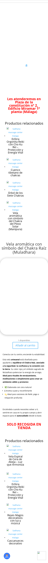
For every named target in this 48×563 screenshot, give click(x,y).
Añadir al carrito (25, 345)
